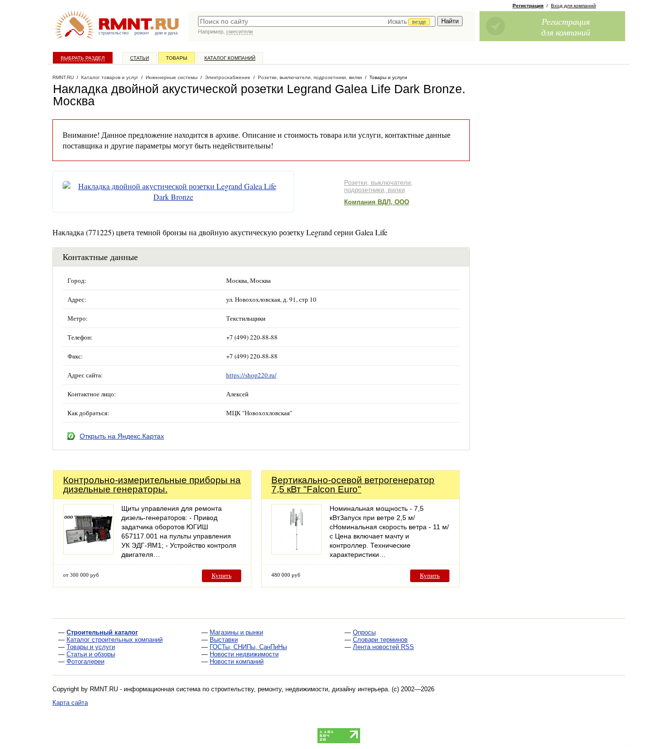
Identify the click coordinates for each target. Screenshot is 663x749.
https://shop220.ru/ (251, 375)
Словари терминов (380, 639)
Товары (176, 58)
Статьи (139, 58)
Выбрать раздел (83, 58)
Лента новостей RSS (383, 647)
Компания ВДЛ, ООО (376, 202)
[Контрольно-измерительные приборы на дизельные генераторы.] (88, 551)
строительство (114, 33)
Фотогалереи (85, 661)
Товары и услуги (90, 647)
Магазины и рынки (236, 632)
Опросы (364, 632)
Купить (222, 575)
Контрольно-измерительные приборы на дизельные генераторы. (152, 484)
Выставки (224, 639)
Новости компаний (237, 661)
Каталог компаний (229, 58)
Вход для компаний (573, 5)
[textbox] (316, 21)
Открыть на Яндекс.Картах (122, 436)
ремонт (141, 33)
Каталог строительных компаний (114, 639)
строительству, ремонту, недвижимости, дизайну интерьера (299, 689)
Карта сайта (70, 702)
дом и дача (166, 33)
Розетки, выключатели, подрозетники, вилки (378, 186)
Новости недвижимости (244, 654)
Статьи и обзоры (90, 654)
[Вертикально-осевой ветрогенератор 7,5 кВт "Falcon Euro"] (296, 551)
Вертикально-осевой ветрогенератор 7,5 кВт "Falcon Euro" (352, 484)
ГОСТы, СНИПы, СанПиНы (248, 647)
